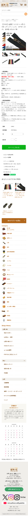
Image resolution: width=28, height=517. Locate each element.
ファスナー (8, 19)
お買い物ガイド (8, 341)
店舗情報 (6, 382)
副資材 (8, 279)
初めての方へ (7, 332)
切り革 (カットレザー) (10, 229)
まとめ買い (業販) (11, 306)
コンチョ (9, 261)
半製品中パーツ (10, 292)
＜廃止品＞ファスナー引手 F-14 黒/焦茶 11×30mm (7, 212)
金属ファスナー (15, 19)
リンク (6, 400)
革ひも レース (10, 274)
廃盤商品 (9, 320)
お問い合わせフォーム (14, 489)
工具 (8, 242)
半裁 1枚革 (9, 233)
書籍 (8, 302)
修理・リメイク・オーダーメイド (13, 391)
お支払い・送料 (8, 337)
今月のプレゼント (9, 345)
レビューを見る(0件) (8, 154)
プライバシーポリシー (14, 508)
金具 (8, 256)
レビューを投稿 (7, 157)
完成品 (8, 315)
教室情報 (6, 387)
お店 (4, 379)
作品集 (6, 373)
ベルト (8, 270)
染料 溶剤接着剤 (11, 251)
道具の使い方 (7, 368)
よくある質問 (7, 350)
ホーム (3, 19)
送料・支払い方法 (14, 506)
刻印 (8, 247)
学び (4, 360)
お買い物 (5, 329)
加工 (8, 311)
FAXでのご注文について (10, 354)
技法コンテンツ (8, 364)
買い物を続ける (7, 172)
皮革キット (9, 238)
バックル (9, 265)
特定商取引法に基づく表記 (14, 510)
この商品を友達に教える (9, 166)
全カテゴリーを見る (14, 220)
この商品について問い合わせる (11, 169)
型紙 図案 (9, 297)
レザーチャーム (10, 288)
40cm (15, 20)
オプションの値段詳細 (9, 161)
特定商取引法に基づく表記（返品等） (12, 163)
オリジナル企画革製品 (10, 395)
